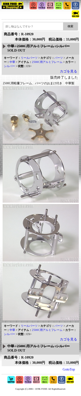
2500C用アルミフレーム (47, 62)
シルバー (9, 66)
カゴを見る (68, 71)
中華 (12, 62)
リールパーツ (29, 57)
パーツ (58, 57)
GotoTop (69, 369)
